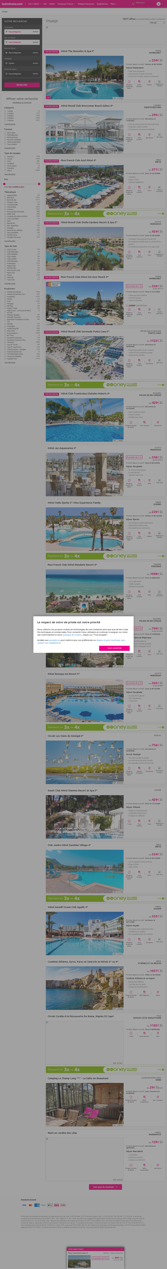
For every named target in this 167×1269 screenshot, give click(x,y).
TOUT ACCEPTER (114, 648)
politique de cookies (72, 634)
